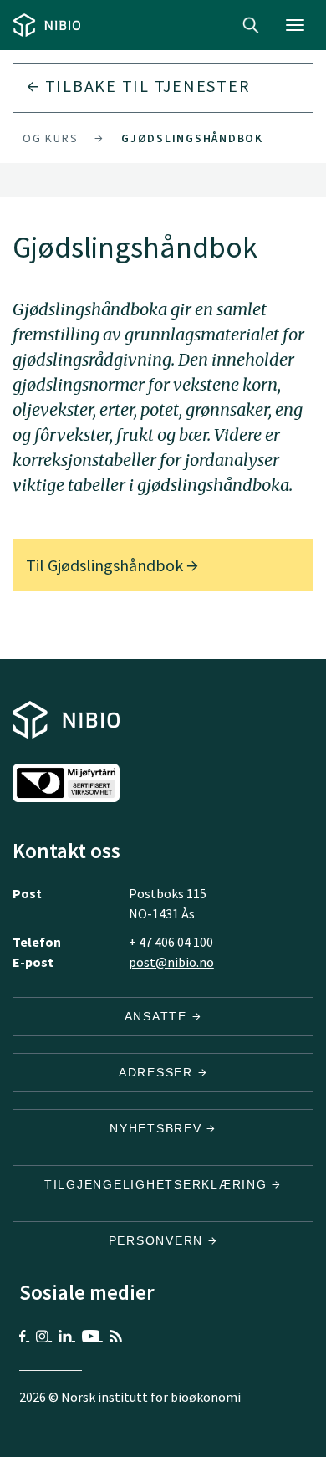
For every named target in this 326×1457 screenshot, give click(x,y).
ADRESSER (158, 1072)
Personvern (158, 1240)
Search (250, 25)
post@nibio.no (171, 961)
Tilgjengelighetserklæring (158, 1184)
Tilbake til (145, 85)
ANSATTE (158, 1016)
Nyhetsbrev (158, 1128)
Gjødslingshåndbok (192, 138)
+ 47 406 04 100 (171, 941)
